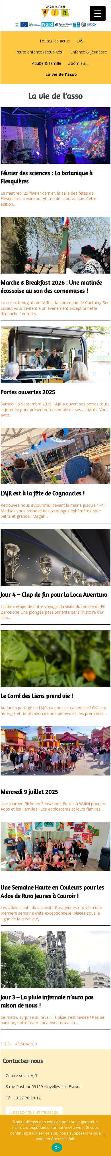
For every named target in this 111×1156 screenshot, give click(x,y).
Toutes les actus (54, 41)
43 (17, 1044)
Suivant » (29, 1044)
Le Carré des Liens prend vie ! (37, 695)
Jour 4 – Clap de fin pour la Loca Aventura (54, 594)
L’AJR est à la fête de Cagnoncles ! (43, 493)
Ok (56, 1147)
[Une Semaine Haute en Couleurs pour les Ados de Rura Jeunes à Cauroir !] (55, 868)
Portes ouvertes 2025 (28, 392)
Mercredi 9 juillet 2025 (29, 791)
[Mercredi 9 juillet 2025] (55, 772)
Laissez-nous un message (34, 1112)
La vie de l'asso (61, 74)
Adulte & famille (46, 63)
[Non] (104, 1135)
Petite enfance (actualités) (39, 52)
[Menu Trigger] (98, 13)
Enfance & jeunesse (88, 52)
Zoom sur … (79, 63)
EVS (80, 41)
